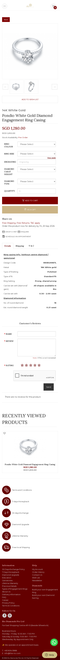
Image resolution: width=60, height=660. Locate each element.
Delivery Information (11, 594)
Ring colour (8, 145)
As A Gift (31, 209)
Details (7, 246)
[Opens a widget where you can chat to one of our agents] (49, 655)
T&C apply (35, 223)
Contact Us (37, 575)
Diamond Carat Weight (9, 171)
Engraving (10, 162)
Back (6, 20)
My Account (37, 569)
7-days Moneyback (20, 501)
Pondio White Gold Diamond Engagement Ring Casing (30, 464)
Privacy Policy (8, 603)
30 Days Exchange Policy (13, 569)
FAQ (4, 597)
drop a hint (11, 232)
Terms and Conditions (22, 490)
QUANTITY (9, 191)
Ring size (9, 154)
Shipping (20, 246)
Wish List (36, 578)
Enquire (25, 232)
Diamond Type (9, 182)
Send (48, 387)
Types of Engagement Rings (14, 589)
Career (5, 600)
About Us (6, 592)
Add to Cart (31, 200)
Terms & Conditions (10, 605)
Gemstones (7, 580)
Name (9, 334)
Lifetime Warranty (20, 536)
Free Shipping (9, 223)
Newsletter (37, 580)
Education (6, 578)
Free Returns (23, 223)
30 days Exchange (20, 513)
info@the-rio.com (12, 653)
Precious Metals (9, 586)
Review (10, 341)
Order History (38, 572)
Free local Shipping (21, 547)
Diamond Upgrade (20, 524)
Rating (10, 365)
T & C (31, 246)
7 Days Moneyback (10, 572)
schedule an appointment (18, 236)
